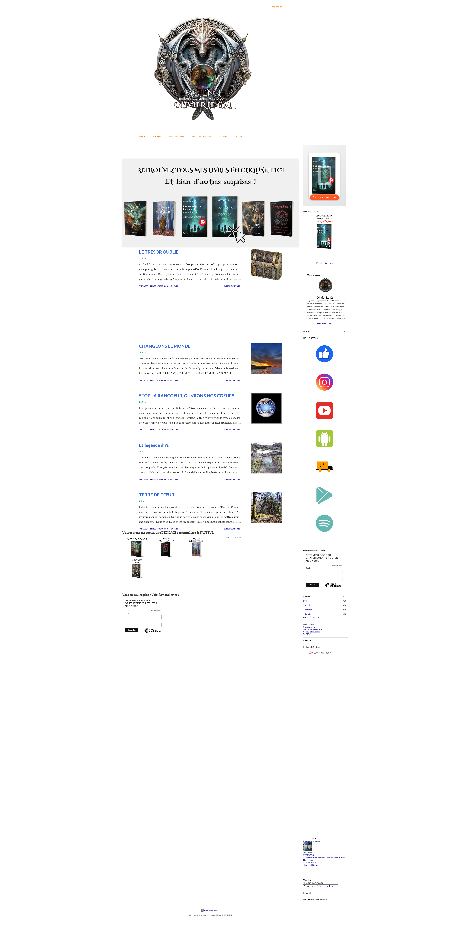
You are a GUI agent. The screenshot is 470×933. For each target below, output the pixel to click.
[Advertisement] (190, 315)
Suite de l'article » (232, 286)
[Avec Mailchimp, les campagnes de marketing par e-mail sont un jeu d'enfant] (152, 633)
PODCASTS (223, 136)
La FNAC (307, 634)
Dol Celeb (307, 852)
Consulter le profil (325, 323)
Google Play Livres (311, 632)
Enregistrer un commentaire (164, 286)
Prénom (128, 621)
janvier (308, 614)
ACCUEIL (142, 136)
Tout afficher (273, 150)
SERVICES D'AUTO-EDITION (201, 136)
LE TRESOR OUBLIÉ (159, 252)
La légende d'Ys (154, 445)
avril (307, 605)
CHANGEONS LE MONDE (165, 346)
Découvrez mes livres (324, 197)
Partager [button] (143, 286)
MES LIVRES (157, 136)
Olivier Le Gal (325, 297)
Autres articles (233, 538)
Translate (328, 886)
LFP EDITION (309, 855)
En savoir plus (324, 263)
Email (128, 613)
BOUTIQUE (238, 136)
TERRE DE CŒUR (156, 494)
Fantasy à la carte (311, 841)
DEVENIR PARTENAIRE (176, 136)
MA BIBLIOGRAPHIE (312, 629)
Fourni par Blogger (212, 910)
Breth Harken (309, 862)
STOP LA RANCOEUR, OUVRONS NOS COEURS (186, 395)
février (308, 609)
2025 (305, 601)
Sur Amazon (309, 627)
